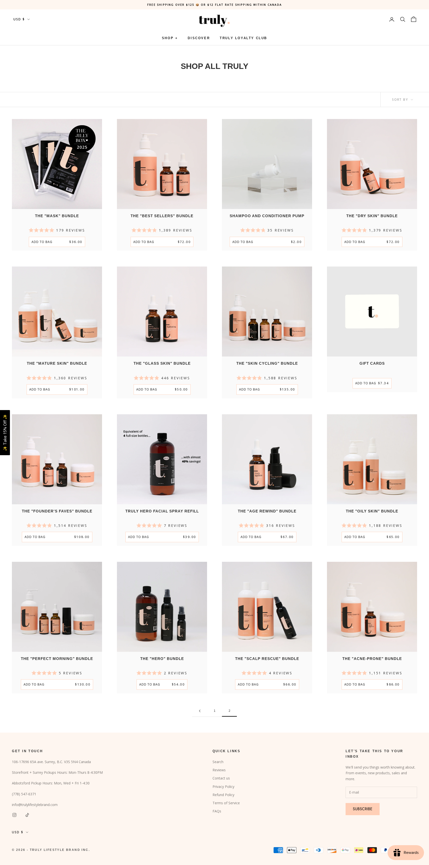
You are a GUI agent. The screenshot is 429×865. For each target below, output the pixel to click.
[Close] (309, 393)
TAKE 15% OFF (264, 459)
